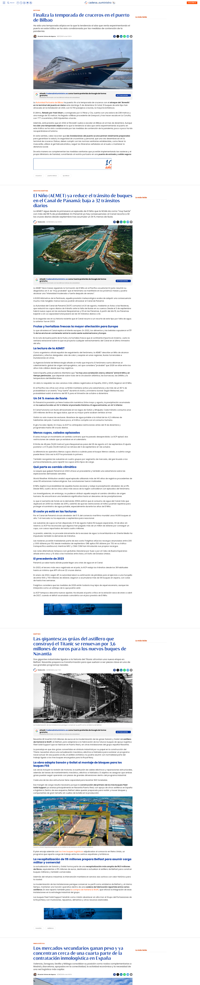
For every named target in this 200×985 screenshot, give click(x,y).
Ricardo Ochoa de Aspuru (47, 36)
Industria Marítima (40, 191)
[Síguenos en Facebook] (18, 3)
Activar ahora (122, 95)
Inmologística (39, 943)
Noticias (36, 10)
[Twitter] (117, 36)
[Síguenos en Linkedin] (24, 3)
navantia (38, 928)
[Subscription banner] (83, 617)
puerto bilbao (52, 176)
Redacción (41, 222)
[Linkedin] (121, 36)
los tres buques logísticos (71, 851)
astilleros (50, 928)
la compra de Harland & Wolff (85, 889)
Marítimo (37, 634)
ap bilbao (66, 176)
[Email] (131, 36)
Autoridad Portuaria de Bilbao (49, 102)
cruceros (39, 176)
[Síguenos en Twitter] (21, 3)
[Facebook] (114, 36)
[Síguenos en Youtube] (27, 3)
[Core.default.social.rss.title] (30, 3)
